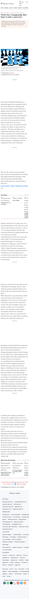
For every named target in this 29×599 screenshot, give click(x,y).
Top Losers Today (16, 517)
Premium (6, 7)
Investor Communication (13, 571)
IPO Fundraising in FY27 (7, 521)
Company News (12, 555)
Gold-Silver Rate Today (7, 517)
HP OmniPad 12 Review (17, 524)
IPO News (25, 555)
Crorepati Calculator (17, 534)
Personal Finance (5, 560)
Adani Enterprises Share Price (20, 501)
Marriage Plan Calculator (20, 541)
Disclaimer (4, 571)
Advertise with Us (18, 573)
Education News (5, 562)
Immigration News (14, 557)
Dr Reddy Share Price (6, 509)
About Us (11, 569)
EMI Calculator (5, 537)
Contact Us (11, 573)
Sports (5, 12)
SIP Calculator (13, 537)
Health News (17, 562)
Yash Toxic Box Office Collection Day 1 (10, 526)
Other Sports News (10, 12)
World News (21, 560)
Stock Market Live (6, 514)
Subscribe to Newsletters (17, 547)
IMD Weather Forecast (12, 519)
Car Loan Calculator (6, 539)
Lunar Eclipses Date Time (7, 529)
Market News (19, 555)
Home (2, 7)
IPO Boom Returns (22, 519)
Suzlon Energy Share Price (7, 501)
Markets (20, 7)
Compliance (4, 573)
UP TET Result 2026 (6, 524)
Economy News (25, 562)
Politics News (10, 565)
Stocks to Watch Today (15, 514)
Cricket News (22, 557)
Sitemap (24, 573)
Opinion (11, 562)
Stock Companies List (6, 547)
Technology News (14, 560)
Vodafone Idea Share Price (18, 509)
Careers (3, 576)
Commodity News (5, 557)
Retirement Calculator (22, 537)
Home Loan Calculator (16, 539)
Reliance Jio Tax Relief (18, 521)
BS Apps (8, 576)
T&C (16, 569)
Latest (11, 7)
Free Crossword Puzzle (6, 549)
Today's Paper (5, 569)
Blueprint (25, 7)
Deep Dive (4, 519)
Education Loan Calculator (7, 541)
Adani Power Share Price (7, 504)
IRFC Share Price (17, 504)
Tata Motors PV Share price (7, 506)
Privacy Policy (21, 569)
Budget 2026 (17, 565)
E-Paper (15, 7)
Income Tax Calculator (6, 534)
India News (4, 565)
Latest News (4, 555)
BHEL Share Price (18, 506)
